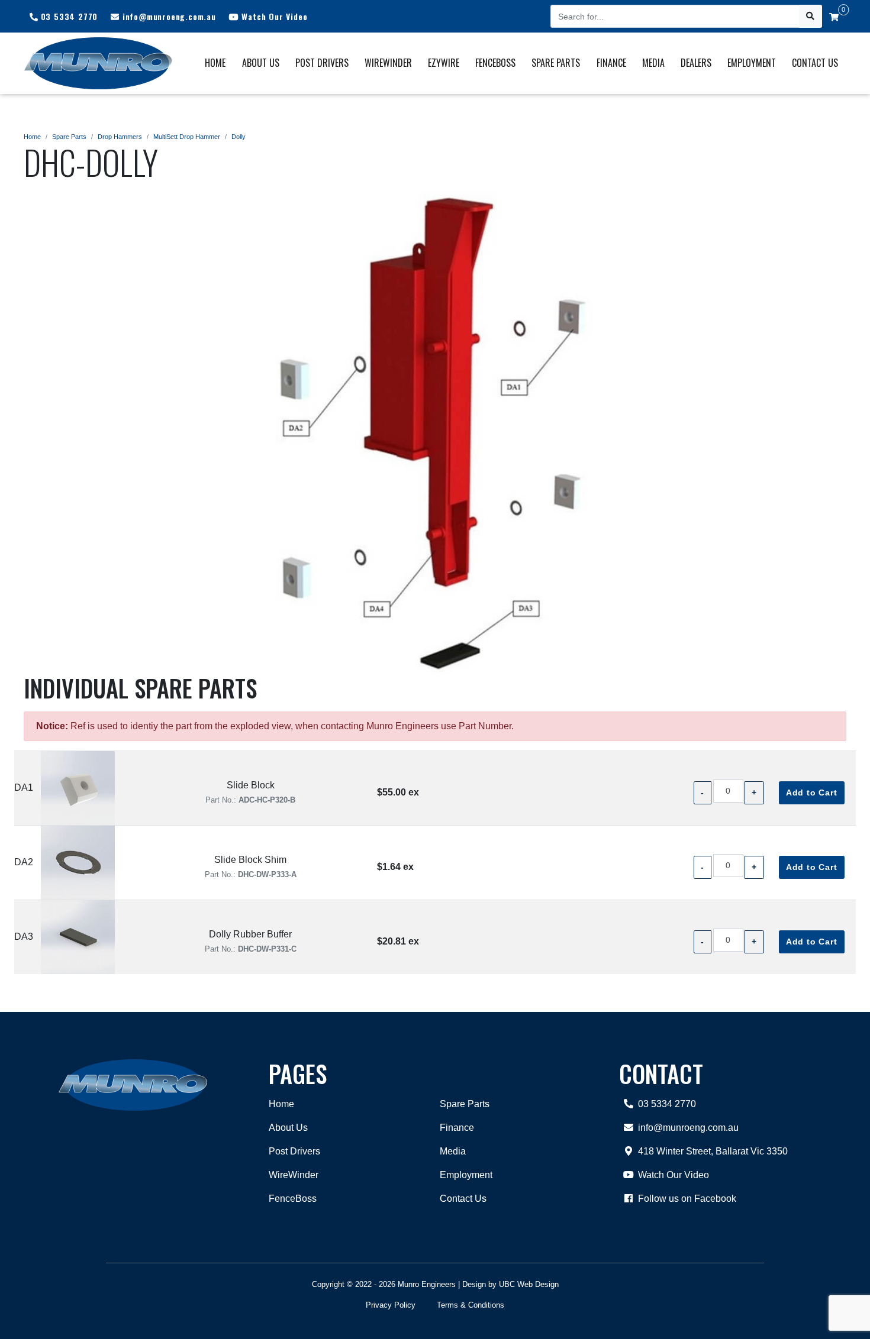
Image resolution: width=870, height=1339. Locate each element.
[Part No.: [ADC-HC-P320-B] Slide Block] (78, 788)
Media (453, 1151)
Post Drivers (294, 1151)
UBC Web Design (529, 1284)
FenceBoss (293, 1199)
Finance (457, 1128)
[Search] (810, 16)
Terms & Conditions (470, 1305)
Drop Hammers (120, 136)
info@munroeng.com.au (688, 1128)
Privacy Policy (390, 1305)
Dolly (238, 136)
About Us (288, 1128)
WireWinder (293, 1175)
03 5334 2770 (667, 1104)
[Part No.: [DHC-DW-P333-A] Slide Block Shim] (78, 863)
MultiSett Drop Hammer (186, 136)
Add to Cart (811, 792)
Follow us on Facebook (687, 1199)
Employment (466, 1175)
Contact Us (463, 1199)
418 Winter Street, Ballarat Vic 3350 (713, 1151)
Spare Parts (69, 136)
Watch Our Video (673, 1175)
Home (32, 136)
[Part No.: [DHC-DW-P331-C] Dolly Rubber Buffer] (78, 937)
